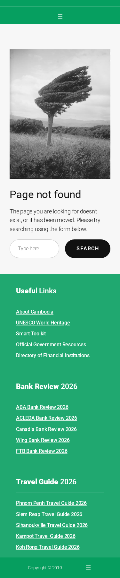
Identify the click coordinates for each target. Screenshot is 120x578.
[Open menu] (60, 17)
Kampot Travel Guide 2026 (46, 536)
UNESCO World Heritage (43, 323)
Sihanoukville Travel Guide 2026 (52, 525)
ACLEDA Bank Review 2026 (46, 418)
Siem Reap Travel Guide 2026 (49, 514)
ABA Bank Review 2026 (42, 407)
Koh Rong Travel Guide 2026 (47, 547)
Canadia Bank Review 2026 (46, 429)
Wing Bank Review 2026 (42, 440)
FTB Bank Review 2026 (42, 451)
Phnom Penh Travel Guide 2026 (51, 503)
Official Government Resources (51, 344)
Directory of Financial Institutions (52, 355)
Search (87, 249)
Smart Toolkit (31, 334)
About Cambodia (34, 312)
